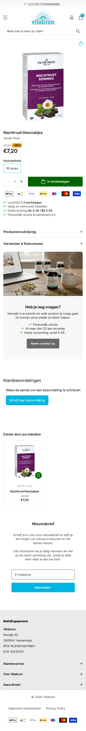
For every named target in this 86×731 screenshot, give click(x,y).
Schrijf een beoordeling (27, 400)
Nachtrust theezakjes (24, 491)
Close (43, 664)
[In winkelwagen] (38, 475)
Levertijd (44, 3)
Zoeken (78, 31)
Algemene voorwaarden (24, 708)
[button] (79, 43)
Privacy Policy (55, 708)
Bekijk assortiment (5, 17)
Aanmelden (43, 587)
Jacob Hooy (11, 138)
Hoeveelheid (12, 160)
